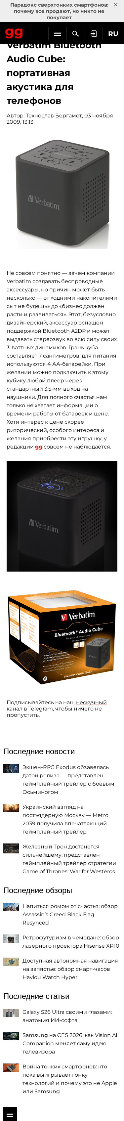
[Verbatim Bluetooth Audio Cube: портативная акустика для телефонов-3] (62, 635)
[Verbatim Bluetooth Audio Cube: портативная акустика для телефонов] (62, 193)
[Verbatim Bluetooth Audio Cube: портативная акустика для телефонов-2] (62, 516)
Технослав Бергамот (54, 115)
